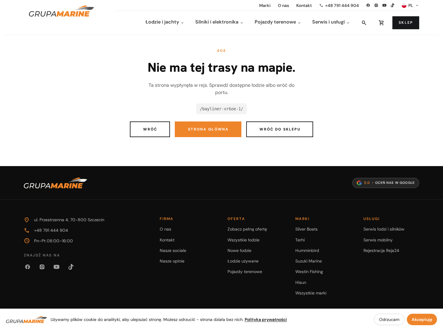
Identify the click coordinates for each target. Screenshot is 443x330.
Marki (265, 5)
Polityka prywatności (266, 319)
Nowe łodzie (239, 250)
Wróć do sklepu (279, 129)
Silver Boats (306, 229)
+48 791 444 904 (339, 5)
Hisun (300, 282)
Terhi (300, 240)
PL (413, 5)
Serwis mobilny (378, 240)
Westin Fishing (309, 271)
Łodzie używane (243, 261)
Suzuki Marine (308, 261)
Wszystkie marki (310, 293)
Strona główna (208, 129)
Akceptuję (422, 319)
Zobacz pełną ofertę (247, 229)
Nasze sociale (173, 250)
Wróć (150, 129)
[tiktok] (392, 5)
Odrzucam (389, 319)
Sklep (406, 22)
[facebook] (368, 5)
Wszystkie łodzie (243, 240)
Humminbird (307, 250)
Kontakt (304, 5)
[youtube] (384, 5)
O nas (283, 5)
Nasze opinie (172, 261)
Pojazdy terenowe (245, 271)
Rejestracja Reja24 (381, 250)
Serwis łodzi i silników (383, 229)
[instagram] (376, 5)
